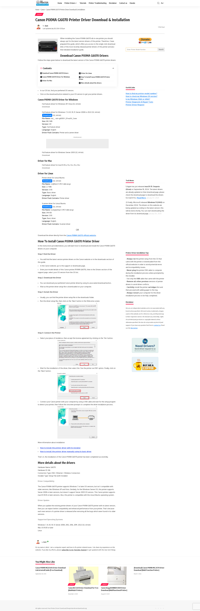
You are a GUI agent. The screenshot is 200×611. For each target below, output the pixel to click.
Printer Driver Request (135, 105)
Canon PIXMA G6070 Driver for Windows (56, 77)
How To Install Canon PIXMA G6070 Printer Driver (94, 78)
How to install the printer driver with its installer (60, 448)
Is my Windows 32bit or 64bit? (138, 99)
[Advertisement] (77, 143)
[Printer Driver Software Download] (44, 3)
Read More (141, 198)
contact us (157, 325)
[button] (158, 3)
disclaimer (134, 328)
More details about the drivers (91, 83)
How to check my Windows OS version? (141, 96)
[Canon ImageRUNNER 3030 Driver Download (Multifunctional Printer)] (116, 576)
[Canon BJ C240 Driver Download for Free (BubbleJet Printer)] (83, 576)
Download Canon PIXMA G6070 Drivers (55, 73)
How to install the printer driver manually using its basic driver (65, 451)
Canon (39, 14)
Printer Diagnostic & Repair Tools (139, 102)
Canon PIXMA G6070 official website (81, 235)
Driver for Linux (86, 73)
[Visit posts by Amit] (38, 27)
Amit (46, 26)
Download (47, 115)
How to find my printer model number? (141, 93)
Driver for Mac (47, 81)
